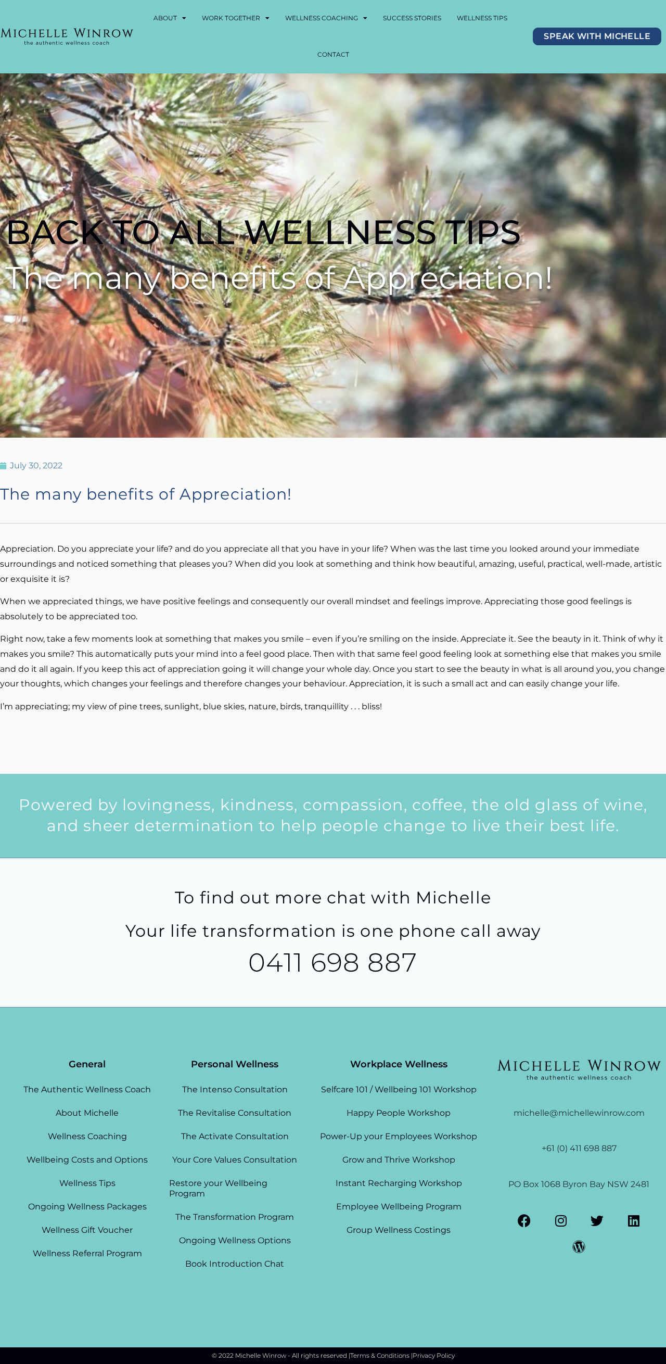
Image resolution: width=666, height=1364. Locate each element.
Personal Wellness (234, 1064)
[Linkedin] (634, 1221)
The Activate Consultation (235, 1136)
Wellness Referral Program (87, 1253)
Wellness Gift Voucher (87, 1230)
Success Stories (412, 18)
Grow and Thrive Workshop (398, 1160)
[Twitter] (597, 1221)
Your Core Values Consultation (234, 1160)
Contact (333, 54)
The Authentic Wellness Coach (87, 1089)
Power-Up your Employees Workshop (398, 1136)
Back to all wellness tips (263, 231)
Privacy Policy (434, 1355)
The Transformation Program (234, 1217)
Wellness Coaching (321, 18)
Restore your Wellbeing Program (218, 1188)
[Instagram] (561, 1221)
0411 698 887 (332, 962)
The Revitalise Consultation (234, 1113)
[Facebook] (524, 1221)
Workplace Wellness (398, 1064)
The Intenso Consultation (235, 1089)
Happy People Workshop (399, 1113)
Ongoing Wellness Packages (87, 1207)
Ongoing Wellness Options (235, 1240)
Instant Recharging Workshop (399, 1183)
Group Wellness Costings (399, 1230)
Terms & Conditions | (381, 1355)
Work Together (231, 18)
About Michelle (87, 1113)
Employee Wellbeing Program (399, 1207)
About (165, 18)
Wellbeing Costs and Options (87, 1160)
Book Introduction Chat (234, 1264)
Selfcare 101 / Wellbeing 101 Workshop (399, 1089)
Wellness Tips (482, 18)
